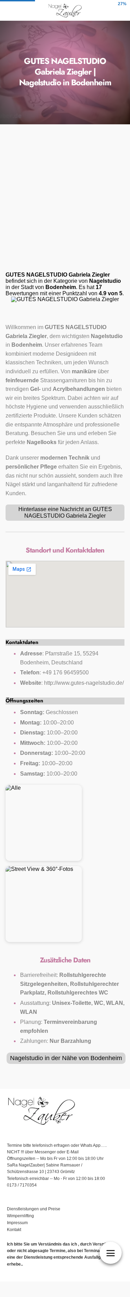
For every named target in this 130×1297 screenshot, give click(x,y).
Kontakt (14, 1229)
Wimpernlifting (20, 1215)
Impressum (18, 1222)
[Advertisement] (65, 200)
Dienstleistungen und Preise (33, 1209)
